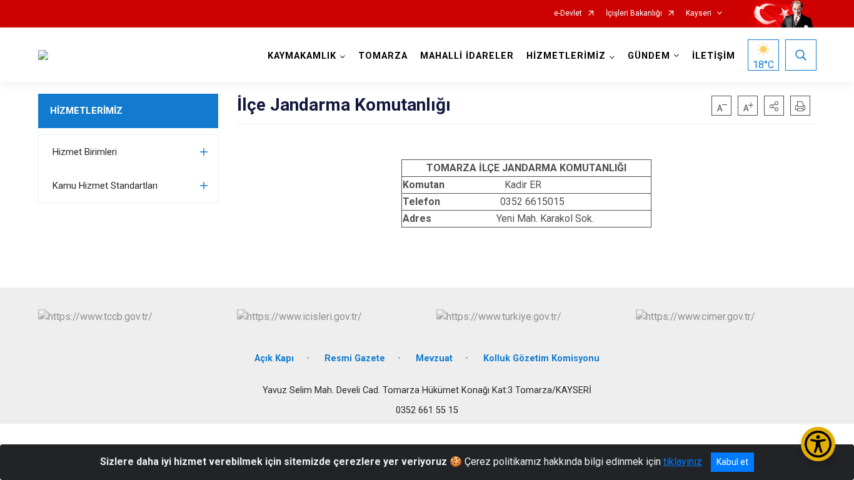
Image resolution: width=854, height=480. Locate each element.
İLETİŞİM (713, 56)
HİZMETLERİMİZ (86, 110)
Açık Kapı (274, 358)
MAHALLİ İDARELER (467, 56)
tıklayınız (682, 462)
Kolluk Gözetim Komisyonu (541, 358)
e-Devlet (568, 13)
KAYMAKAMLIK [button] (302, 56)
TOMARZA (383, 56)
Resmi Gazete (354, 358)
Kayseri (698, 13)
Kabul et (732, 462)
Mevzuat (434, 358)
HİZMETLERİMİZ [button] (566, 56)
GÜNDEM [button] (649, 56)
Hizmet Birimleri (85, 152)
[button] (774, 106)
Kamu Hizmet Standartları (105, 185)
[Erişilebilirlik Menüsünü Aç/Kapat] (818, 444)
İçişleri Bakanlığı (634, 13)
